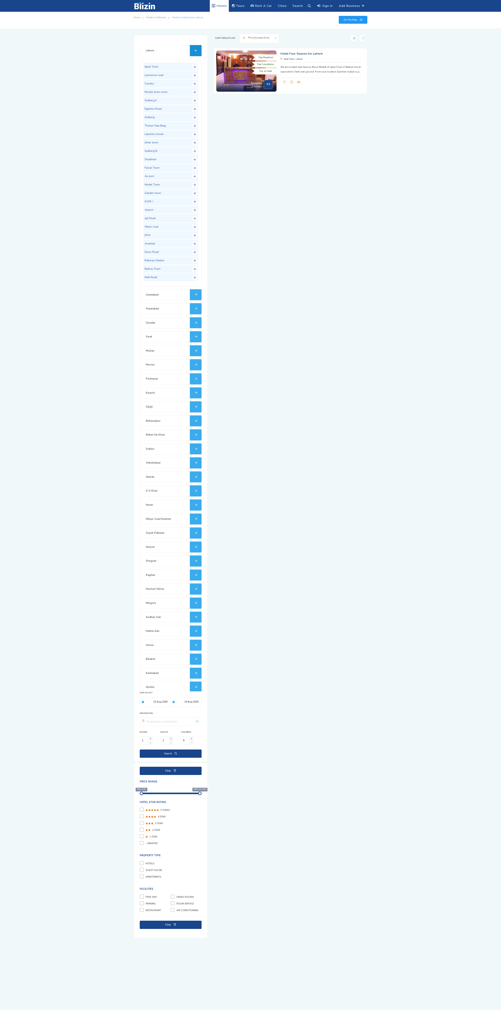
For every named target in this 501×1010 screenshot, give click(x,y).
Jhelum (150, 547)
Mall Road (151, 277)
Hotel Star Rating (153, 802)
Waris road (151, 227)
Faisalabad (152, 308)
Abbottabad (153, 463)
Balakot (150, 659)
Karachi (150, 393)
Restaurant (153, 910)
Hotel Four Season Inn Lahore (301, 54)
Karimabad (152, 673)
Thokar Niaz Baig (155, 125)
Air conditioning (187, 910)
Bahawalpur (153, 421)
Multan (150, 351)
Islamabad (152, 295)
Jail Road (150, 218)
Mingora (151, 603)
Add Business (350, 6)
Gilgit (149, 407)
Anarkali (150, 243)
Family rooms (185, 897)
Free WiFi (151, 897)
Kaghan (150, 575)
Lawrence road (154, 75)
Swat (149, 336)
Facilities (146, 889)
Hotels (221, 6)
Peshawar (152, 379)
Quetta (150, 687)
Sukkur (150, 449)
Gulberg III (151, 151)
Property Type (150, 855)
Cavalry (149, 83)
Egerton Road (153, 109)
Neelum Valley (155, 589)
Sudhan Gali (153, 617)
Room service (185, 903)
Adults (164, 732)
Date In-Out (146, 692)
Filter (168, 771)
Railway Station (154, 260)
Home (137, 17)
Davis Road (152, 252)
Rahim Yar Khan (155, 435)
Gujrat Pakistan (155, 533)
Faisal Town (152, 168)
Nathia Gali (152, 631)
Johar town (151, 142)
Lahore (150, 50)
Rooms (143, 732)
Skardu (150, 477)
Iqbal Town (152, 67)
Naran (149, 505)
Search (168, 753)
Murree (150, 364)
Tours (240, 6)
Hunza (149, 645)
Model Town (152, 184)
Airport (149, 210)
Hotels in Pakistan (156, 17)
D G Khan (152, 491)
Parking (151, 903)
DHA (147, 235)
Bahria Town (152, 269)
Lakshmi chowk (154, 134)
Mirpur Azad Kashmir (158, 519)
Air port (149, 176)
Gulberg (150, 117)
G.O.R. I (149, 201)
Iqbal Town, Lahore (301, 59)
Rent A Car (263, 6)
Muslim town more (156, 92)
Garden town (153, 193)
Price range (148, 781)
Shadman (150, 159)
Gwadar (150, 323)
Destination (146, 713)
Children (186, 732)
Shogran (151, 561)
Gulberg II (151, 100)
